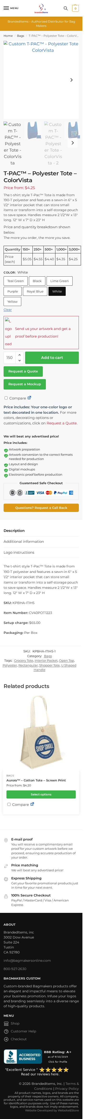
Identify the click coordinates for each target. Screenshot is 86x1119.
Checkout (19, 1039)
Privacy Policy (67, 1088)
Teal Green (15, 281)
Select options (41, 794)
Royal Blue (35, 291)
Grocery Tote (23, 660)
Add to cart (52, 357)
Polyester (10, 665)
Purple (12, 291)
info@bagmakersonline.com (27, 960)
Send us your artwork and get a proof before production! (43, 332)
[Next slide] (71, 80)
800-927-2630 (15, 969)
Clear (8, 309)
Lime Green (59, 281)
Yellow (12, 301)
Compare (17, 398)
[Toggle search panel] (65, 8)
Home (8, 35)
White (57, 291)
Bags (20, 35)
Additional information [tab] (24, 541)
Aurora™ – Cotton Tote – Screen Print (36, 780)
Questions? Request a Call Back (41, 508)
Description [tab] (14, 530)
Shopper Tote (49, 665)
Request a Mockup (24, 384)
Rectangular (28, 665)
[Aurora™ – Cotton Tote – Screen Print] (41, 733)
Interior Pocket (46, 660)
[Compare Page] (29, 398)
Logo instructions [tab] (19, 552)
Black (37, 281)
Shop (15, 1023)
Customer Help (23, 1031)
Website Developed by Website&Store (52, 1110)
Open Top (66, 660)
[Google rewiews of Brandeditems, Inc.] (41, 1072)
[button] (75, 8)
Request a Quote (23, 371)
